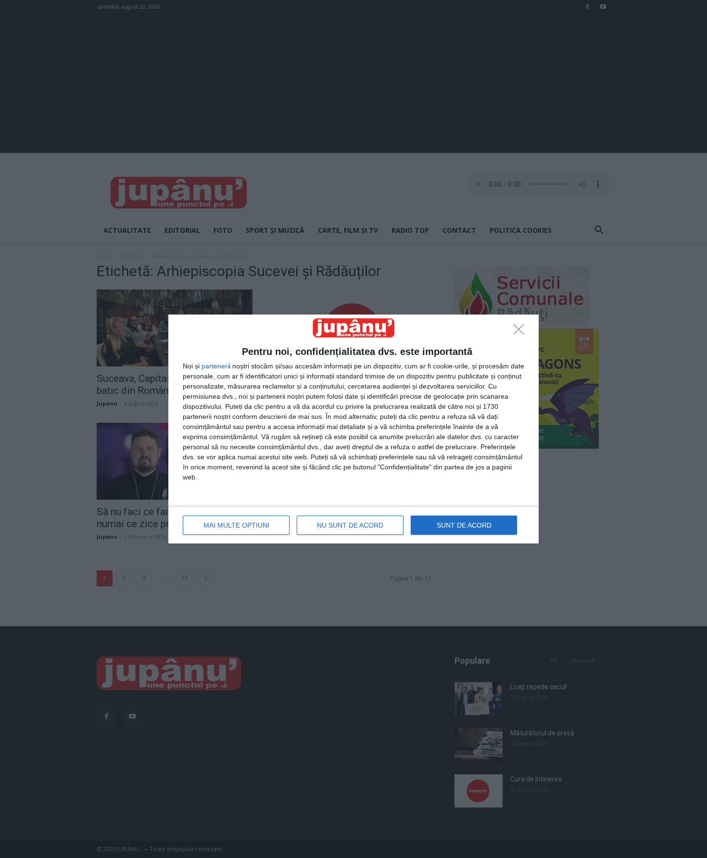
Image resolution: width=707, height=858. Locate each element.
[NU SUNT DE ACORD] (521, 332)
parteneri (215, 366)
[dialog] (353, 429)
